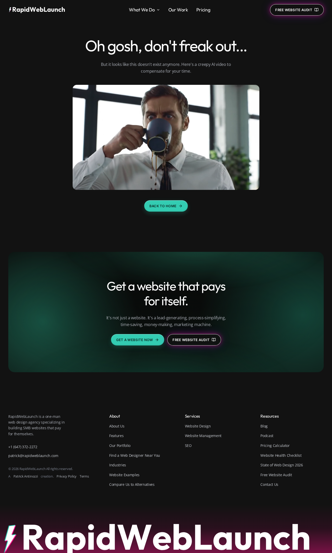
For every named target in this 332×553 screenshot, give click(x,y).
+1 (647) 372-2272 (22, 446)
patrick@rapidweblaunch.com (33, 455)
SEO (188, 445)
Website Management (203, 435)
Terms (84, 476)
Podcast (266, 435)
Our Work (178, 10)
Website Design (198, 426)
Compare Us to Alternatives (132, 484)
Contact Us (269, 484)
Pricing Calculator (274, 445)
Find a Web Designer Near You (134, 455)
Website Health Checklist (280, 455)
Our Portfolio (119, 445)
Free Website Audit (191, 340)
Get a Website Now (134, 340)
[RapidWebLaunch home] (38, 9)
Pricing (203, 10)
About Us (116, 426)
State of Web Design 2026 (281, 464)
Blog (264, 426)
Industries (117, 464)
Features (116, 435)
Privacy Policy (67, 476)
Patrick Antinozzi (25, 476)
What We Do (142, 10)
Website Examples (124, 474)
